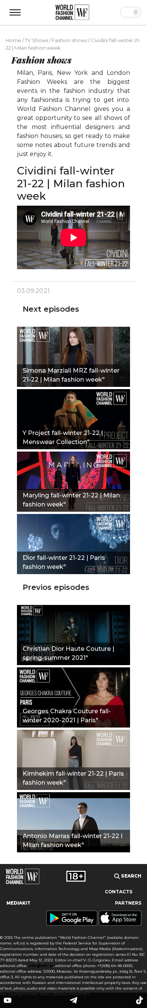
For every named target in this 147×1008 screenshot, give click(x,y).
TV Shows (36, 40)
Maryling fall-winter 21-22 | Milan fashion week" (71, 500)
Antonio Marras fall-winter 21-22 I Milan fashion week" (72, 840)
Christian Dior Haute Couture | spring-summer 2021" (68, 653)
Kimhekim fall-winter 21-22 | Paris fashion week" (73, 778)
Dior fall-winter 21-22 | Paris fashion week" (64, 562)
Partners (128, 903)
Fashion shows (69, 40)
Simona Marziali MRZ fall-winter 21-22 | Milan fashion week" (71, 375)
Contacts (118, 891)
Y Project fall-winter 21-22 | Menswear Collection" (63, 437)
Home (13, 40)
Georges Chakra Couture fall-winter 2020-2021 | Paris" (67, 716)
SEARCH (130, 876)
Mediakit (18, 903)
